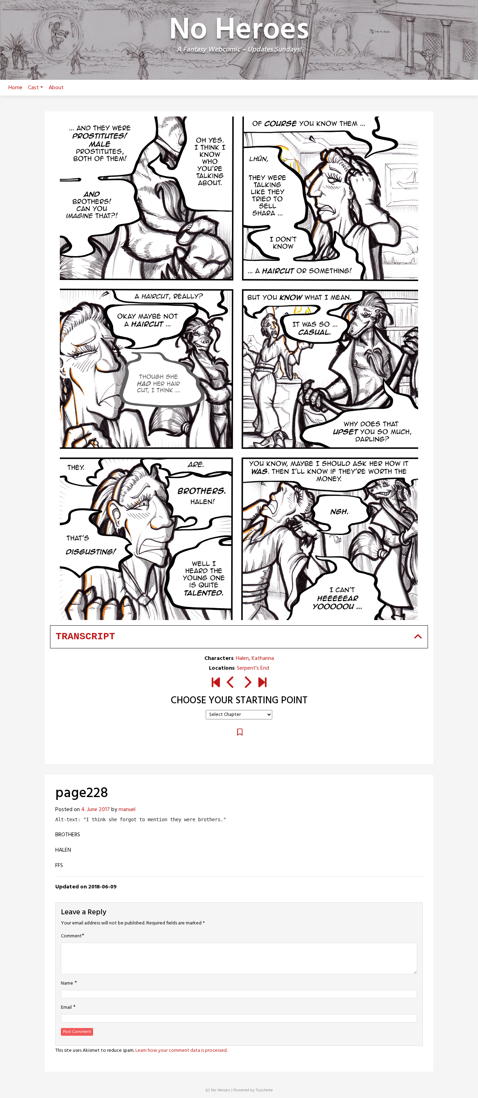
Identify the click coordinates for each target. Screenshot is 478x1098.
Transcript (85, 636)
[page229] (247, 683)
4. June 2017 (95, 809)
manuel (127, 809)
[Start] (216, 683)
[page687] (262, 683)
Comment (71, 936)
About (56, 87)
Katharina (263, 658)
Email (66, 1007)
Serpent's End (253, 668)
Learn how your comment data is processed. (181, 1051)
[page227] (231, 683)
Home (15, 87)
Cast (33, 87)
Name (67, 983)
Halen (242, 658)
